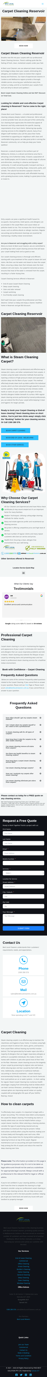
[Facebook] (16, 1375)
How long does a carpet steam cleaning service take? (20, 761)
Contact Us (23, 1350)
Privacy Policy (23, 1358)
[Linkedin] (30, 1375)
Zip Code (6, 902)
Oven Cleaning (23, 1280)
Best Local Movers (23, 1319)
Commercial (23, 1261)
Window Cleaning (23, 1283)
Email (5, 849)
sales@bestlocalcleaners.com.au (17, 688)
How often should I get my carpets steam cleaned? (21, 718)
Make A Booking (23, 1353)
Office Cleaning (23, 1264)
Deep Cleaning (23, 1278)
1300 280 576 (11, 1309)
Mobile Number (8, 859)
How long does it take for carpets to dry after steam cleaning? (21, 740)
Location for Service (10, 879)
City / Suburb (7, 892)
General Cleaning (23, 1275)
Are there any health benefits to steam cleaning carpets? (20, 754)
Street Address (8, 882)
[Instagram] (26, 1375)
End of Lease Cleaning (23, 1258)
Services (6, 869)
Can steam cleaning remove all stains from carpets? (20, 747)
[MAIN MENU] (42, 4)
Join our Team (23, 1344)
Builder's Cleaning (23, 1269)
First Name (7, 829)
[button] (23, 573)
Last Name (6, 839)
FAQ (26, 685)
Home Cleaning (23, 1272)
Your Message (8, 912)
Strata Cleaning (23, 1266)
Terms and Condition (23, 1356)
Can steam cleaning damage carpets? (20, 768)
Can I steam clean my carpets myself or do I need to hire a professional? (21, 725)
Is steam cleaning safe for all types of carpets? (20, 733)
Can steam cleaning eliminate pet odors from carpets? (21, 781)
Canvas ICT (35, 1371)
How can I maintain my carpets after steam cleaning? (19, 774)
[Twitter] (21, 1375)
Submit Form (23, 928)
